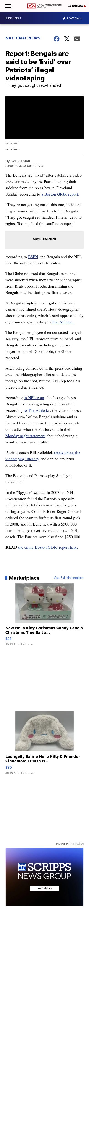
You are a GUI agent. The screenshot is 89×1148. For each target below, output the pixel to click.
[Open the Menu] (7, 6)
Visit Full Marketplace (69, 577)
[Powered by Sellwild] (77, 843)
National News (23, 38)
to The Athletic (36, 410)
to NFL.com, (34, 397)
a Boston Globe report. (60, 194)
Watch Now (76, 6)
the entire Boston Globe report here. (48, 547)
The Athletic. (63, 322)
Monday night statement (25, 435)
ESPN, (33, 256)
